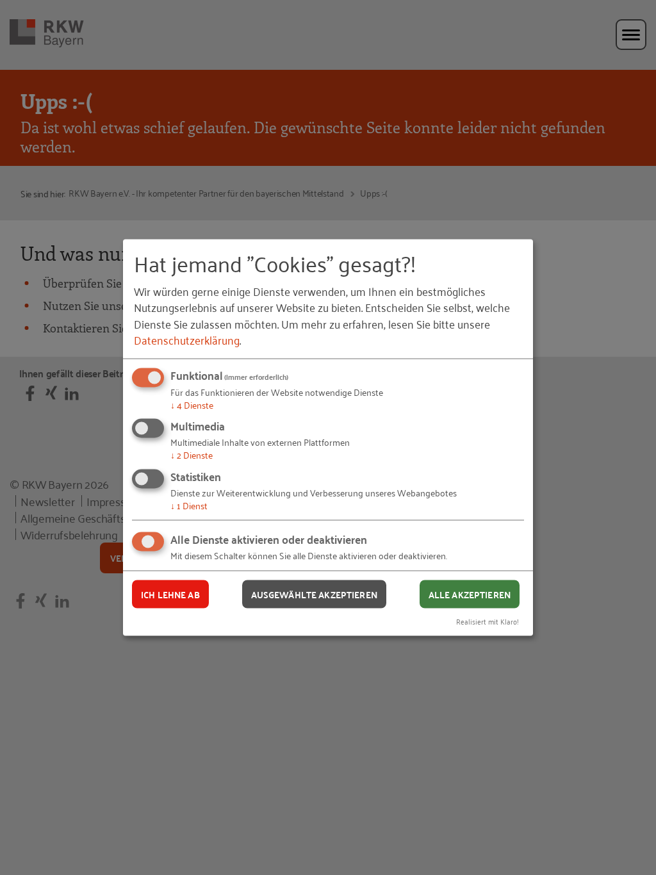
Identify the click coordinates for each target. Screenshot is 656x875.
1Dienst (189, 504)
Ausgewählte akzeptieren (314, 593)
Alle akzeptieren (470, 593)
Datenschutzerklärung (187, 339)
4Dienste (191, 404)
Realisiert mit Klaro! (487, 621)
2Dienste (191, 454)
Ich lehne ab (170, 593)
